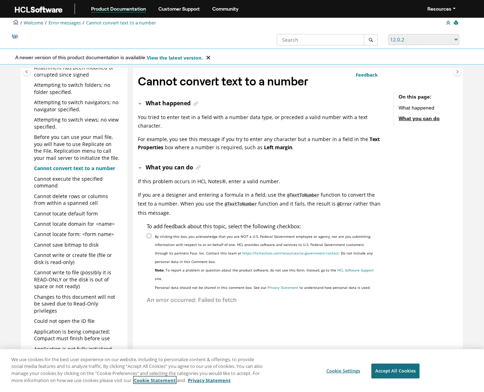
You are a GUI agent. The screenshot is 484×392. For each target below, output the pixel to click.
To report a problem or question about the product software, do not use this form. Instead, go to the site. (264, 274)
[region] (242, 370)
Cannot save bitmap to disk (66, 244)
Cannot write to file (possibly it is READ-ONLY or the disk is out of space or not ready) (72, 279)
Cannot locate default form (66, 213)
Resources (439, 9)
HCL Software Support (355, 270)
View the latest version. (175, 58)
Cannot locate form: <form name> (74, 234)
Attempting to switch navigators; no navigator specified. (76, 106)
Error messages (65, 23)
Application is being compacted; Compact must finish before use (72, 335)
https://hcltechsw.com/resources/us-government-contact (290, 253)
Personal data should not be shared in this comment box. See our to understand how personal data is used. (263, 287)
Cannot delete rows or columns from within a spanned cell (71, 200)
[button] (31, 67)
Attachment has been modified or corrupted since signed (74, 71)
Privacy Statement (283, 287)
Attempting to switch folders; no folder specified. (72, 88)
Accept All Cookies (395, 371)
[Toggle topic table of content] (457, 71)
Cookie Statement (155, 380)
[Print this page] (456, 23)
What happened (416, 108)
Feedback (367, 75)
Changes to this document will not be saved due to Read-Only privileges (74, 303)
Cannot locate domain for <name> (74, 223)
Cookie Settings (343, 371)
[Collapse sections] (448, 23)
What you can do (419, 118)
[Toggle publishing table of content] (26, 71)
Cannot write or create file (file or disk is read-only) (73, 258)
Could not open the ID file (64, 321)
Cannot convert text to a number (121, 23)
